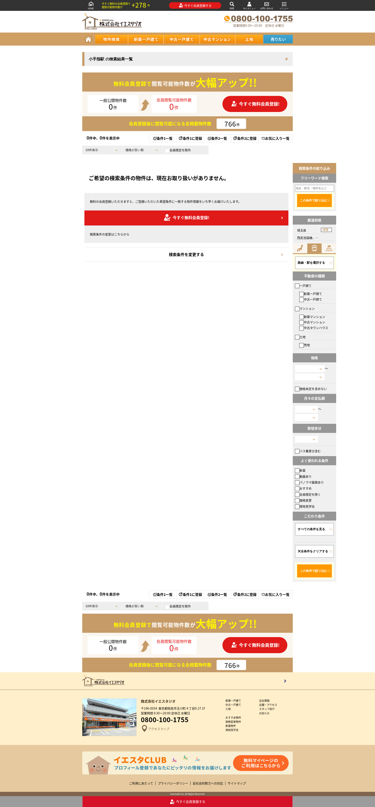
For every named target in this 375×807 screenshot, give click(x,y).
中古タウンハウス (316, 327)
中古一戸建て (313, 299)
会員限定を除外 (180, 150)
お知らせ (264, 713)
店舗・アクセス (268, 705)
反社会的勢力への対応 (208, 783)
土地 (302, 337)
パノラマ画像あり (311, 482)
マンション (307, 308)
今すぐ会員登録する (198, 5)
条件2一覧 (219, 138)
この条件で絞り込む (313, 200)
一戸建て (305, 285)
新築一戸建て (313, 293)
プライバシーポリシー (173, 783)
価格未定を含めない (313, 388)
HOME (91, 8)
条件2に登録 (247, 138)
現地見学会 (307, 506)
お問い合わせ (266, 8)
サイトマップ (237, 783)
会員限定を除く (310, 494)
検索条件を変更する (186, 254)
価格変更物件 (233, 721)
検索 (232, 8)
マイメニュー (249, 8)
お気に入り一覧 (277, 138)
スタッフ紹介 (267, 709)
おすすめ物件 (233, 717)
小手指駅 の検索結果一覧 (111, 59)
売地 (307, 345)
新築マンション (314, 316)
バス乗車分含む (310, 451)
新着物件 (230, 726)
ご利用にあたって (141, 783)
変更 (326, 229)
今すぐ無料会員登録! (259, 104)
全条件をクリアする (314, 551)
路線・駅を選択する (311, 262)
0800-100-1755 (165, 719)
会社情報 (264, 700)
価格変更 (305, 500)
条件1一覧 (165, 138)
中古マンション (314, 322)
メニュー (284, 8)
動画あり (305, 476)
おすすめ (305, 488)
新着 (302, 470)
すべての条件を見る (311, 529)
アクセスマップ (158, 728)
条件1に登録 (192, 138)
